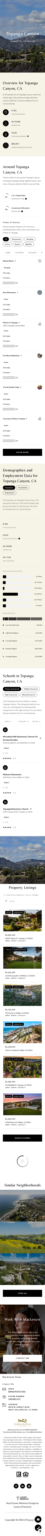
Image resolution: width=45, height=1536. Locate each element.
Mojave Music (8, 261)
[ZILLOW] (29, 1486)
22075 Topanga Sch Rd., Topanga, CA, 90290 (17, 812)
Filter (12, 901)
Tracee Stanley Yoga (11, 387)
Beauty (18, 244)
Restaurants (17, 239)
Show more (22, 452)
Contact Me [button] (22, 1358)
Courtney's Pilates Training (14, 419)
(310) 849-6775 (14, 1399)
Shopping (30, 239)
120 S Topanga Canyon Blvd (14, 325)
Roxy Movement (9, 292)
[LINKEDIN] (22, 1486)
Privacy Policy (32, 1519)
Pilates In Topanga (10, 323)
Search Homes (22, 1138)
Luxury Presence (22, 1506)
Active (8, 244)
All (7, 239)
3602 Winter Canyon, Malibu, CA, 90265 (16, 777)
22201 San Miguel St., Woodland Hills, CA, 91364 (19, 743)
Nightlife (29, 244)
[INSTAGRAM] (16, 1486)
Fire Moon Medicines (11, 356)
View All (22, 1293)
